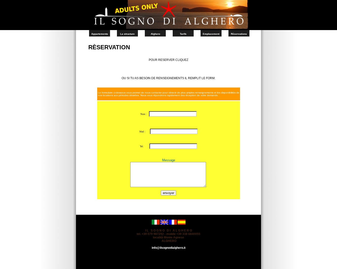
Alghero (155, 34)
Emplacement (211, 34)
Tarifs (183, 34)
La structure (127, 34)
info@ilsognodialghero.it (169, 248)
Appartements (99, 34)
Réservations (239, 34)
